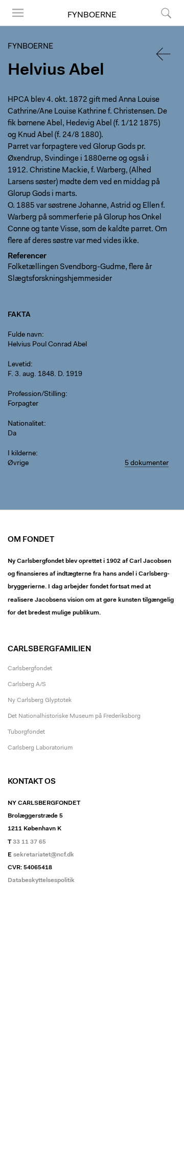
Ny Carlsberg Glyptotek (40, 700)
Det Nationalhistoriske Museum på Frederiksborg (74, 716)
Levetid (19, 364)
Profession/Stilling (36, 394)
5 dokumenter (147, 463)
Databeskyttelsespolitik (41, 880)
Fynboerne (92, 15)
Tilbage (164, 54)
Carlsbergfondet (30, 669)
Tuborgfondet (26, 732)
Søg (159, 25)
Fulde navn (25, 335)
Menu (14, 25)
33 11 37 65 (29, 842)
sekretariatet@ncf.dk (43, 855)
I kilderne (22, 453)
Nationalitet (26, 424)
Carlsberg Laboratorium (40, 748)
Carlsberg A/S (27, 684)
